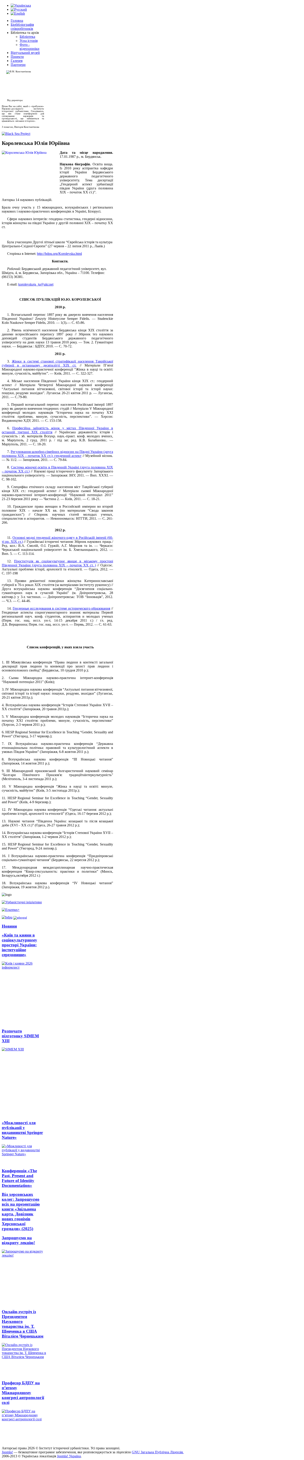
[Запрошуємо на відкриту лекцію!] (23, 1277)
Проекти (17, 57)
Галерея (16, 61)
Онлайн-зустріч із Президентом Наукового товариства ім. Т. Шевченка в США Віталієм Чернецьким (22, 1323)
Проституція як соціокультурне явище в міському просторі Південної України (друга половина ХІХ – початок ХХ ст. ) (57, 563)
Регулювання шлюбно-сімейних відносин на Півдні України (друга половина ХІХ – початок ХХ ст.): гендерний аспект (57, 454)
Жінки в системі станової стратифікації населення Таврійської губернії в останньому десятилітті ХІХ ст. (57, 363)
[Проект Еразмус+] (11, 910)
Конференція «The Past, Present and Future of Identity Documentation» (19, 1178)
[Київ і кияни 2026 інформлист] (23, 992)
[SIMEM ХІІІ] (23, 1081)
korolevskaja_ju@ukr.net (35, 284)
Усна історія (29, 41)
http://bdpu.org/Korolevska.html (59, 254)
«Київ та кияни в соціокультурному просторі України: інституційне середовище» (19, 945)
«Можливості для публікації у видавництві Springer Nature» (22, 1130)
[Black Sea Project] (16, 134)
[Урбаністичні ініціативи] (22, 902)
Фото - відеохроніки (29, 47)
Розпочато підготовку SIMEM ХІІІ (20, 1036)
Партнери (18, 65)
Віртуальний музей (25, 53)
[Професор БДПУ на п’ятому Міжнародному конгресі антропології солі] (23, 1426)
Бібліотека (27, 37)
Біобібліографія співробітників (22, 26)
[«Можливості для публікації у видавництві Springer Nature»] (23, 1154)
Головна (17, 20)
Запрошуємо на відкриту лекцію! (18, 1240)
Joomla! (7, 1452)
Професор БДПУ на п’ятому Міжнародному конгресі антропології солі (23, 1393)
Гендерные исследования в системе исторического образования (61, 608)
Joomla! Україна (69, 1456)
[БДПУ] (7, 917)
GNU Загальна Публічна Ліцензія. (158, 1452)
